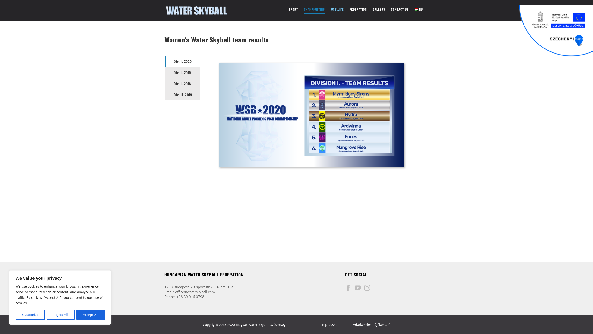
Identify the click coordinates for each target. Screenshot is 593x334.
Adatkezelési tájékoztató (371, 324)
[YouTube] (358, 288)
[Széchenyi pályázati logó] (556, 31)
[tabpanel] (311, 115)
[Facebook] (348, 288)
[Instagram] (367, 288)
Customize (30, 314)
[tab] (182, 61)
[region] (60, 297)
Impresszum (331, 324)
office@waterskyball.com (195, 291)
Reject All (61, 314)
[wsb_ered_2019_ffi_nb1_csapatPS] (311, 64)
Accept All (90, 314)
